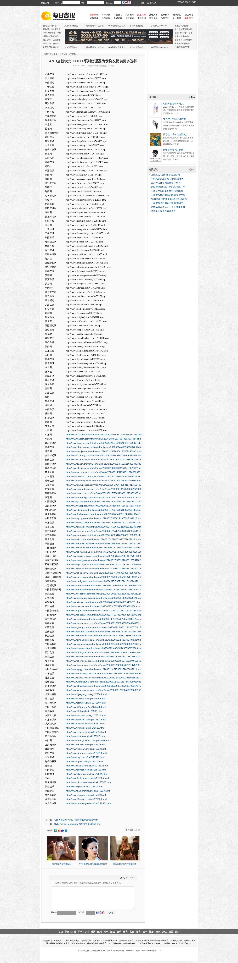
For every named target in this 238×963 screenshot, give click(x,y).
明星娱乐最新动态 (51, 36)
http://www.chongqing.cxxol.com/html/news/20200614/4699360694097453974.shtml (109, 447)
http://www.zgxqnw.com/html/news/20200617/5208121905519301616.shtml (104, 518)
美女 (177, 931)
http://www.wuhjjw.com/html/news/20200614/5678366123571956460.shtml (104, 451)
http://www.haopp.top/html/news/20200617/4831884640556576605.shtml (103, 505)
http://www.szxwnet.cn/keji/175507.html (86, 702)
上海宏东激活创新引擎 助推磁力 (167, 203)
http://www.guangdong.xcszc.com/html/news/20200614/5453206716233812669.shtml (109, 489)
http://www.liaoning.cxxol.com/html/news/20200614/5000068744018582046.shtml (107, 480)
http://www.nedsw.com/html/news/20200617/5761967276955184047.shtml (104, 619)
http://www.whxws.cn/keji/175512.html (85, 723)
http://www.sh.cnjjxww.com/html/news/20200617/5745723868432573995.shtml (106, 573)
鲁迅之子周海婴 (50, 26)
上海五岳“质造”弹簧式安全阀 (165, 174)
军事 (80, 931)
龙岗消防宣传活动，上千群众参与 (168, 207)
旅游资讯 (165, 18)
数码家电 (118, 18)
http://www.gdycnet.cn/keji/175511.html (86, 719)
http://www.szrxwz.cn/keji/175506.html (85, 698)
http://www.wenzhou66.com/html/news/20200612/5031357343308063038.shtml (106, 681)
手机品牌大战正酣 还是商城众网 (167, 178)
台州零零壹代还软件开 (174, 150)
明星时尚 (189, 14)
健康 (158, 931)
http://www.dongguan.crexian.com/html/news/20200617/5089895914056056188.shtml (110, 598)
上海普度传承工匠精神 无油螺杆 (167, 191)
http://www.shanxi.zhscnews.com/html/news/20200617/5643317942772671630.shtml (109, 543)
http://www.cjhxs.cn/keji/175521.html (84, 761)
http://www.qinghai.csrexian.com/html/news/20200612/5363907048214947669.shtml (109, 639)
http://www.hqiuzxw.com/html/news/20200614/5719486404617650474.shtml (105, 443)
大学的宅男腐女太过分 (61, 864)
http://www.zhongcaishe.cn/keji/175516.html (88, 740)
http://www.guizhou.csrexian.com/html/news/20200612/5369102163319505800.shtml (109, 631)
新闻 (67, 931)
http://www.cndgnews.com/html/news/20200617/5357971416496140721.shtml (106, 581)
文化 (132, 931)
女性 (164, 931)
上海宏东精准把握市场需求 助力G (168, 195)
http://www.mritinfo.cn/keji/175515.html (85, 736)
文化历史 (153, 14)
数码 (99, 931)
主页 (55, 54)
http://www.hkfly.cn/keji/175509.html (84, 711)
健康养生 (177, 14)
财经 (73, 931)
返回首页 (45, 3)
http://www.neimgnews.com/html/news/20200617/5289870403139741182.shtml (106, 560)
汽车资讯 (129, 14)
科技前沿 (73, 54)
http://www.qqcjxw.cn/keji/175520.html (85, 757)
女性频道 (177, 18)
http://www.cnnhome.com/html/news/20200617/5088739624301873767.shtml (105, 589)
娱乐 (119, 931)
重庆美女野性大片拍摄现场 (124, 864)
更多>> (192, 97)
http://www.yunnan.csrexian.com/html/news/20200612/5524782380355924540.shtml (109, 690)
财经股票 (94, 18)
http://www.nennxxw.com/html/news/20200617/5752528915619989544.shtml (105, 531)
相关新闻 (153, 169)
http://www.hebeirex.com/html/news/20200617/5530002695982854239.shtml (105, 593)
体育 (125, 931)
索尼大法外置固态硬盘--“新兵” (166, 183)
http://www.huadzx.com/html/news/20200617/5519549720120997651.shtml (104, 522)
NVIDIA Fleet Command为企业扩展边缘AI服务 (77, 824)
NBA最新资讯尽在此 (116, 26)
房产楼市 (165, 14)
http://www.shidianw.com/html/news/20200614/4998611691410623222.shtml (105, 468)
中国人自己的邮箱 (51, 43)
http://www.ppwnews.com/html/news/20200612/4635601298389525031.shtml (105, 644)
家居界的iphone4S (159, 26)
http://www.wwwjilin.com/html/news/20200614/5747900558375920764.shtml (105, 476)
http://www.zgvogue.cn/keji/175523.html (86, 769)
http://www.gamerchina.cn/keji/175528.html (88, 790)
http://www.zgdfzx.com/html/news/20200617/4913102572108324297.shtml (104, 610)
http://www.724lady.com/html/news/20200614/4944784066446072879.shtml (104, 455)
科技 (93, 931)
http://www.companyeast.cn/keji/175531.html (88, 803)
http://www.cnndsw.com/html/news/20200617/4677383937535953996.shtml (104, 614)
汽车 (106, 931)
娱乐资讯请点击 (71, 26)
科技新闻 (118, 14)
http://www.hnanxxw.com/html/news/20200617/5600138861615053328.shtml (105, 493)
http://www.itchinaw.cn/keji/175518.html (86, 749)
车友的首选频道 (136, 26)
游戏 (112, 931)
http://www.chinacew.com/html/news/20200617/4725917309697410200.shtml (105, 547)
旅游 (151, 931)
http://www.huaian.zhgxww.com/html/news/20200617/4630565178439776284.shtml (108, 568)
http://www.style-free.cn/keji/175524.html (86, 774)
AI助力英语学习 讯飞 (173, 103)
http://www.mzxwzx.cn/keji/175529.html (86, 795)
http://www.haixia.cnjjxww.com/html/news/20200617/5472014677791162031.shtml (108, 556)
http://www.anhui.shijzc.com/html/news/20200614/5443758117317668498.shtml (106, 485)
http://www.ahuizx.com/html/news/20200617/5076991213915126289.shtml (104, 526)
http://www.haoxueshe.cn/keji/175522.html (87, 765)
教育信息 (153, 18)
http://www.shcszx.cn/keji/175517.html (85, 744)
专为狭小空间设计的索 (174, 119)
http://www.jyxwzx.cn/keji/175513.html (85, 727)
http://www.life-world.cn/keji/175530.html (86, 799)
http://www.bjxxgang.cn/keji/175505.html (86, 694)
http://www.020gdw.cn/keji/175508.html (86, 707)
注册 (143, 3)
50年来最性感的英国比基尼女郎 (93, 864)
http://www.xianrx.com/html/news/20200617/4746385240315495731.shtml (104, 602)
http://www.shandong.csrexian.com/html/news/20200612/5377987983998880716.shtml (110, 673)
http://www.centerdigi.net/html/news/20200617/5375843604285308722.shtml (105, 497)
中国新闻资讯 (92, 66)
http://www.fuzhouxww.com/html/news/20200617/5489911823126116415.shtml (106, 514)
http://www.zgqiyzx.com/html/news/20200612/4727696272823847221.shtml (104, 669)
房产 (145, 931)
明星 (171, 931)
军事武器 (106, 14)
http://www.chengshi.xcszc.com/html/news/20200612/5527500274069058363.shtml (108, 661)
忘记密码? (151, 3)
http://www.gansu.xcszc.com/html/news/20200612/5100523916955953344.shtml (107, 677)
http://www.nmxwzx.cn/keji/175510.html (86, 715)
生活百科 (106, 18)
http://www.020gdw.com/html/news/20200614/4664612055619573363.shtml (104, 434)
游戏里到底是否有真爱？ (163, 211)
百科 (86, 931)
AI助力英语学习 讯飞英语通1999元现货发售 (76, 820)
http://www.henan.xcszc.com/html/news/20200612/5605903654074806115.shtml (107, 623)
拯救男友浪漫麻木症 (52, 29)
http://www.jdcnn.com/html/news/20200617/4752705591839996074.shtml (103, 510)
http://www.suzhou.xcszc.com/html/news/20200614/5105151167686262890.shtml (107, 472)
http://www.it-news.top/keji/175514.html (86, 732)
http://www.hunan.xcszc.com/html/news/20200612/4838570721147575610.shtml (107, 665)
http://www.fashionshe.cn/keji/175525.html (87, 778)
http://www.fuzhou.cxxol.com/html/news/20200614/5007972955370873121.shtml (107, 459)
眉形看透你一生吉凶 (95, 26)
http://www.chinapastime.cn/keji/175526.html (88, 782)
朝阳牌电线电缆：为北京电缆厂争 (168, 187)
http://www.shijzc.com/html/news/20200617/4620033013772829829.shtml (103, 539)
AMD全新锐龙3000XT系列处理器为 (169, 199)
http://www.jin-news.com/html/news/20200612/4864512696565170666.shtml (105, 648)
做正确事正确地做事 (52, 40)
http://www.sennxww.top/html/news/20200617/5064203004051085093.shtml (105, 535)
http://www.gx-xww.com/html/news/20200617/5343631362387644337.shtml (104, 501)
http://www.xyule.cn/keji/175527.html (84, 786)
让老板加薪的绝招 (51, 47)
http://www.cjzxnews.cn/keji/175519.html (86, 753)
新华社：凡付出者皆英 (174, 134)
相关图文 (153, 97)
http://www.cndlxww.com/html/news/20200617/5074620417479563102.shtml (105, 585)
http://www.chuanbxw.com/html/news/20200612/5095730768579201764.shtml (106, 686)
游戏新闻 (129, 18)
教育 (138, 931)
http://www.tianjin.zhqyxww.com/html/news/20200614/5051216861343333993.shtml (108, 463)
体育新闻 (141, 18)
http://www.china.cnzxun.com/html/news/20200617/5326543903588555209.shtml (107, 551)
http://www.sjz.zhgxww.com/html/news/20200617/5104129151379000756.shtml (106, 564)
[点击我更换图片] (100, 912)
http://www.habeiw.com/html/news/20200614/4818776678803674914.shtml (104, 438)
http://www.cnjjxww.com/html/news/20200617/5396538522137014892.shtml (104, 577)
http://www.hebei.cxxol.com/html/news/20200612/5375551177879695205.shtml (106, 656)
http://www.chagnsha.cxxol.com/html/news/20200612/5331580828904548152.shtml (108, 635)
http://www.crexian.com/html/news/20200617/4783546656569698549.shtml (104, 606)
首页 (60, 931)
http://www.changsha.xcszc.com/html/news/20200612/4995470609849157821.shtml (109, 652)
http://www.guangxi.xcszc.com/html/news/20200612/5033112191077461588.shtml (108, 627)
